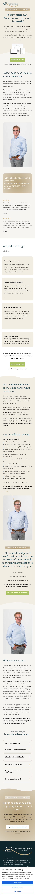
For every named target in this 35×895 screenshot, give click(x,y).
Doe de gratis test (17, 59)
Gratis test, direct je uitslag (18, 547)
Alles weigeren (17, 891)
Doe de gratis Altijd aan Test (18, 9)
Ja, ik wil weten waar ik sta (17, 827)
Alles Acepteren (17, 882)
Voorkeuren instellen (17, 887)
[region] (17, 881)
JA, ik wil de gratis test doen (17, 593)
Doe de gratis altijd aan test (18, 797)
